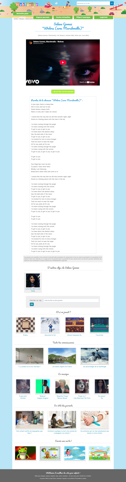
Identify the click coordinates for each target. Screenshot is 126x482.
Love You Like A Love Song (33, 290)
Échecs (25, 335)
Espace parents (42, 17)
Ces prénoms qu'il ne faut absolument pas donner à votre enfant (95, 432)
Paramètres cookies (80, 478)
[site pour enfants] (26, 4)
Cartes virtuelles (63, 17)
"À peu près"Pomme (23, 397)
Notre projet (49, 478)
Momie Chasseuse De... (74, 335)
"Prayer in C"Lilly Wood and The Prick (82, 397)
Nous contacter (57, 478)
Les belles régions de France (62, 367)
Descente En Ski (50, 335)
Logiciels (103, 17)
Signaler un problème (68, 478)
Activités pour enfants (23, 15)
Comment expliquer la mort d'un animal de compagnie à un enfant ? (62, 432)
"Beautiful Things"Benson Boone (62, 397)
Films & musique (83, 17)
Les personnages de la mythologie (94, 367)
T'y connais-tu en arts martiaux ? (29, 367)
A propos (42, 478)
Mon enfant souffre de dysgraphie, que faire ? (29, 432)
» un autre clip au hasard (63, 92)
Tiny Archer (99, 335)
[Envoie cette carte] (25, 461)
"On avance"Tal (102, 397)
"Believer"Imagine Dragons (42, 397)
